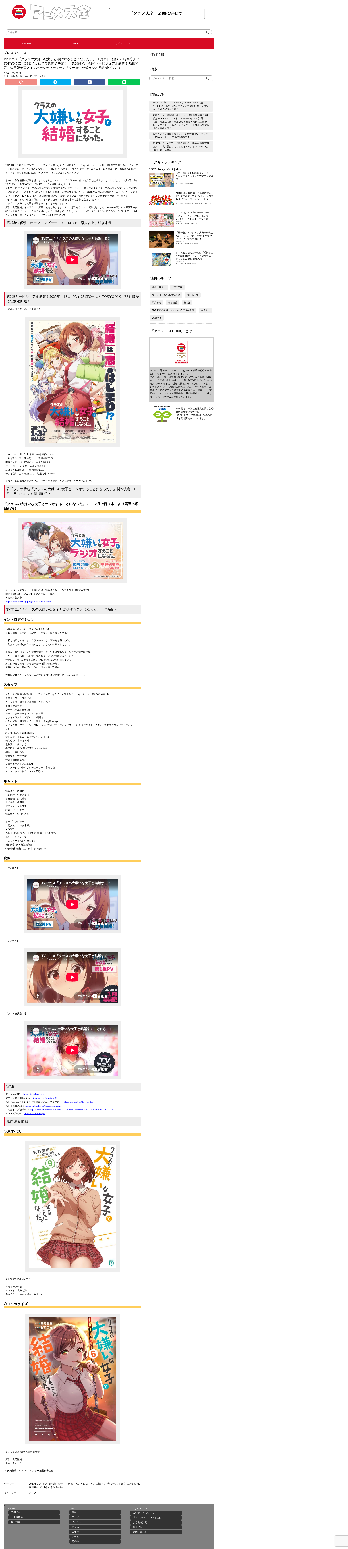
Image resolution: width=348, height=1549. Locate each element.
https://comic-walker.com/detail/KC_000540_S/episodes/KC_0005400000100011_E (72, 1109)
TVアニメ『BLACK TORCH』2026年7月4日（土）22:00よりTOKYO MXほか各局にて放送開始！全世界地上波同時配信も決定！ (180, 106)
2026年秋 (157, 317)
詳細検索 (15, 1512)
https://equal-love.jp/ (34, 1113)
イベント (76, 1522)
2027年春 (177, 287)
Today (161, 169)
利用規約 (137, 1527)
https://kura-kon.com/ (33, 1094)
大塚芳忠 (112, 1483)
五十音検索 (17, 1517)
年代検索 (15, 1522)
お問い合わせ (140, 1532)
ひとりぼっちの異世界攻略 (166, 295)
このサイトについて (121, 43)
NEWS (74, 43)
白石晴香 (172, 302)
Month (179, 169)
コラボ (75, 1531)
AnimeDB (27, 43)
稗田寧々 (34, 1487)
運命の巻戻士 (159, 287)
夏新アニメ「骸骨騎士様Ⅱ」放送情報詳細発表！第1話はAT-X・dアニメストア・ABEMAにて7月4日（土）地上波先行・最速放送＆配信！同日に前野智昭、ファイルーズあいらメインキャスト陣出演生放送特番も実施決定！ (181, 122)
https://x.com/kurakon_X (44, 1098)
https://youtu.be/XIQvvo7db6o (79, 1102)
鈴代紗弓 (58, 1487)
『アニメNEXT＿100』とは (147, 1517)
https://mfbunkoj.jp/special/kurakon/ (43, 1105)
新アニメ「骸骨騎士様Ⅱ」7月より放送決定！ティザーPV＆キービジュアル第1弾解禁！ (180, 136)
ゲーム (75, 1536)
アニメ (33, 1492)
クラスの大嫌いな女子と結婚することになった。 (68, 1483)
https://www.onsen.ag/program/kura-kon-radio (28, 601)
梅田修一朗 (192, 295)
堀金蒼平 (205, 310)
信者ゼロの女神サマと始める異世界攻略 (173, 310)
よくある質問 (140, 1522)
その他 (75, 1541)
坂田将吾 (101, 1483)
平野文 (122, 1483)
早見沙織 (156, 302)
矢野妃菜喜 (133, 1483)
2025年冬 (34, 1483)
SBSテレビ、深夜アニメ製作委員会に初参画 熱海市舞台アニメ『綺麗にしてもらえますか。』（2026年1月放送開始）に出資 (181, 146)
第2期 (187, 302)
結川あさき (46, 1487)
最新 (74, 1512)
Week (170, 169)
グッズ (75, 1526)
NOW (152, 169)
